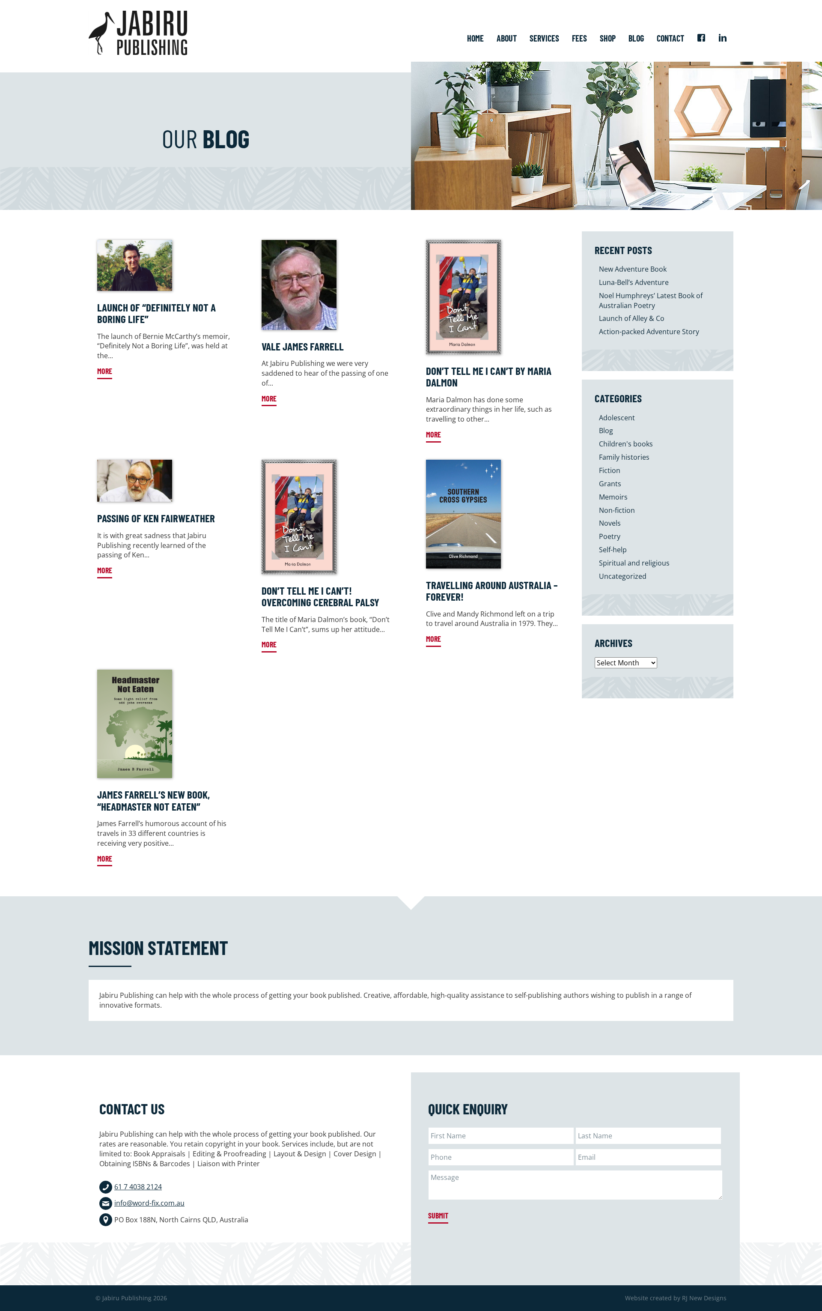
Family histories (624, 457)
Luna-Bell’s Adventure (634, 282)
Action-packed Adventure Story (649, 331)
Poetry (609, 536)
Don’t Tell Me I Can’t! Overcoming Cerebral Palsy (320, 596)
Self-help (613, 549)
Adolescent (617, 417)
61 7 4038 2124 (138, 1186)
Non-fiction (617, 510)
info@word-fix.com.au (149, 1203)
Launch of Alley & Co (631, 318)
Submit (438, 1215)
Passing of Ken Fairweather (156, 518)
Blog (606, 430)
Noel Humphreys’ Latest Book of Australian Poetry (651, 300)
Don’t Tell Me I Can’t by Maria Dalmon (488, 376)
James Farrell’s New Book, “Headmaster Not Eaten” (153, 800)
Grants (610, 483)
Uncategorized (622, 576)
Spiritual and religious (634, 563)
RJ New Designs (704, 1298)
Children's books (626, 444)
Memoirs (613, 497)
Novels (610, 523)
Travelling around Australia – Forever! (492, 590)
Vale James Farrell (303, 346)
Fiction (609, 470)
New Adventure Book (633, 269)
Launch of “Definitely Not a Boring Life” (156, 313)
